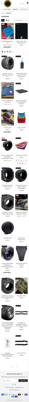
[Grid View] (6, 20)
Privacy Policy (9, 387)
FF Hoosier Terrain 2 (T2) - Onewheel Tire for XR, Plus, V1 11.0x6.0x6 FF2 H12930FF (7, 326)
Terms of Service (14, 390)
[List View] (8, 20)
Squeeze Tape (21, 295)
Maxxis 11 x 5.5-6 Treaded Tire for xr (7, 75)
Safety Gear (6, 9)
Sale (3, 24)
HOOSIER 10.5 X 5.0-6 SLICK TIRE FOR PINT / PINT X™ (8, 297)
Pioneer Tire (8, 238)
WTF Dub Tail (21, 353)
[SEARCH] (20, 3)
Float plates (21, 127)
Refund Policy (19, 387)
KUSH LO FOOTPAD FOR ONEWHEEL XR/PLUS (21, 102)
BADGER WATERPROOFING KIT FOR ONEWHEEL (7, 355)
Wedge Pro (7, 127)
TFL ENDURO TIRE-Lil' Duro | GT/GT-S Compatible (21, 187)
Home (2, 13)
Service (15, 9)
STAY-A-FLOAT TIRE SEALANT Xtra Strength (21, 75)
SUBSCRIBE (23, 380)
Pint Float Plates (21, 155)
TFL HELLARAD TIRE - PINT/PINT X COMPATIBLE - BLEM (7, 157)
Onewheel (23, 9)
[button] (7, 47)
